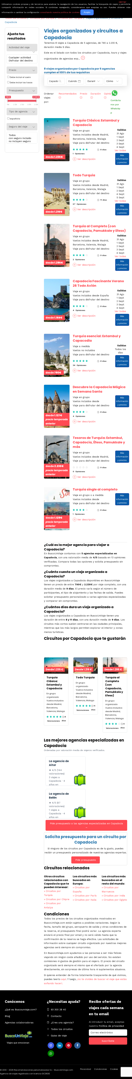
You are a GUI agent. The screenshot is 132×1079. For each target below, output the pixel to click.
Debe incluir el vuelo (20, 77)
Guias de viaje (59, 1035)
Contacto (56, 1016)
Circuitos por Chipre (56, 899)
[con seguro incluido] (21, 138)
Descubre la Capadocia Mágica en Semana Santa (99, 389)
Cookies (114, 1069)
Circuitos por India (113, 895)
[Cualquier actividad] (21, 57)
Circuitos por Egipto (114, 899)
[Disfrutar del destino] (21, 60)
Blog (7, 1016)
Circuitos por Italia (84, 899)
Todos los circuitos (62, 1029)
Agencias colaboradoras (19, 1022)
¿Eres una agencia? (62, 1022)
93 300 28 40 (58, 1009)
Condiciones (100, 1069)
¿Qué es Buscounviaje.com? (21, 1009)
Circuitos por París (85, 895)
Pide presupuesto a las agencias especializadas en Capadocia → (86, 825)
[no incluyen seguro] (21, 141)
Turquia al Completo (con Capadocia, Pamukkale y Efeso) (99, 228)
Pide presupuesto (85, 860)
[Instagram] (51, 1045)
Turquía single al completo (95, 489)
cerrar (122, 1)
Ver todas (120, 150)
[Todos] (21, 135)
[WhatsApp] (51, 1053)
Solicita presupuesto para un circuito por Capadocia (85, 839)
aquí (63, 979)
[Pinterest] (68, 1045)
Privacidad (85, 1069)
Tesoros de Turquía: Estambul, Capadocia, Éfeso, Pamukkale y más (99, 442)
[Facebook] (77, 1045)
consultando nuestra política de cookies (60, 12)
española (15, 118)
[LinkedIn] (60, 1045)
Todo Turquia (84, 175)
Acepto (87, 12)
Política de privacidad (111, 1026)
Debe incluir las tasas (21, 82)
